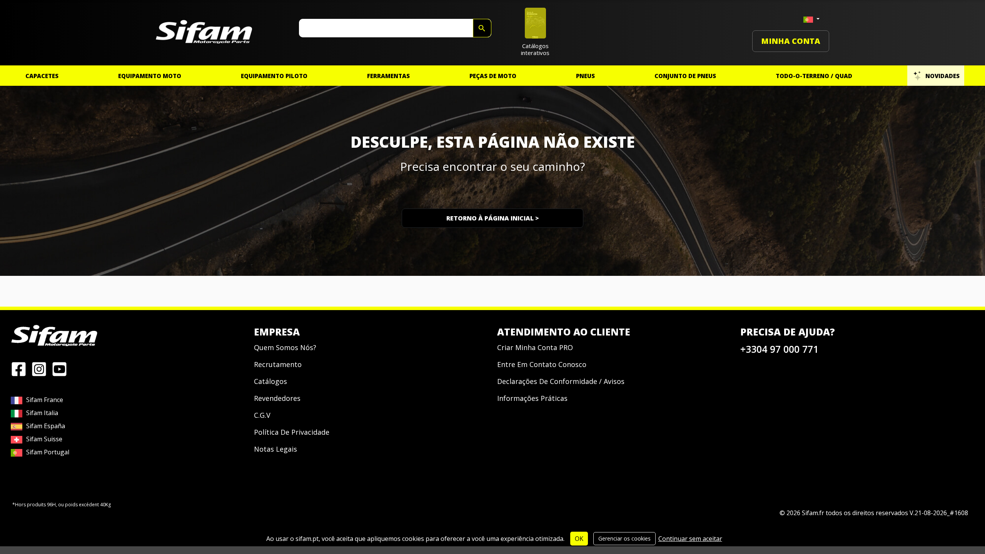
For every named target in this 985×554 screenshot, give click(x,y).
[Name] (482, 28)
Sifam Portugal (47, 452)
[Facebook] (19, 368)
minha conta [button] (790, 41)
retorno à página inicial (492, 218)
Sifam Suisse (44, 439)
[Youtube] (59, 368)
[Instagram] (39, 368)
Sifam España (45, 426)
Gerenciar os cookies (624, 538)
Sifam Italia (42, 413)
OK (579, 538)
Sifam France (44, 399)
